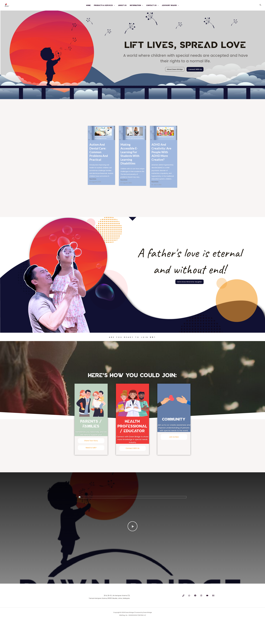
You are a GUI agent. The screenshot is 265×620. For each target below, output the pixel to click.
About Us (122, 5)
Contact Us (151, 5)
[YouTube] (207, 595)
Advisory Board (169, 5)
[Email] (213, 595)
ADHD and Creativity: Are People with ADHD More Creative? (161, 152)
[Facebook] (195, 595)
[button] (132, 526)
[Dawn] (189, 595)
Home (88, 5)
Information (135, 5)
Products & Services (103, 5)
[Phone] (183, 595)
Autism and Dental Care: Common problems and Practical (98, 152)
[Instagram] (201, 595)
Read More (92, 179)
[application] (114, 5)
